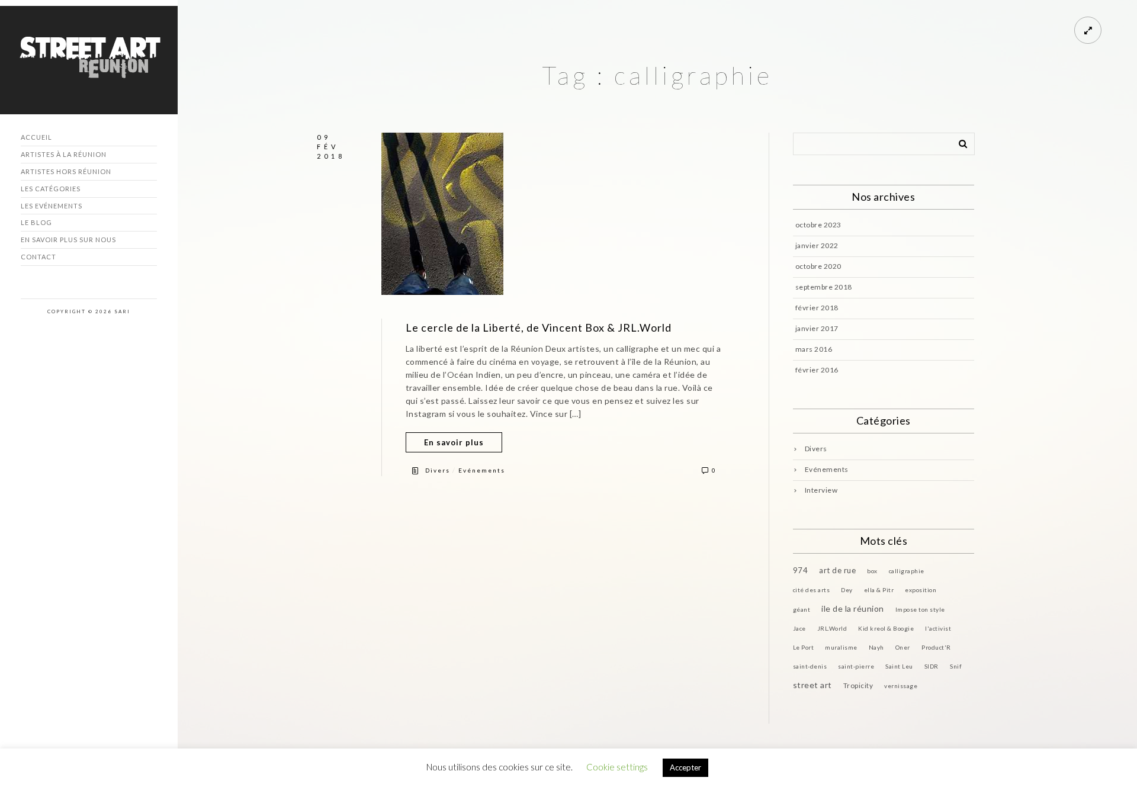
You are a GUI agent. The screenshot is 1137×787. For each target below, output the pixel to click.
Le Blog (36, 222)
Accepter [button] (685, 767)
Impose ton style (920, 609)
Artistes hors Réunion (66, 171)
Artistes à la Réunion (64, 154)
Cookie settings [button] (617, 767)
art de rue (837, 570)
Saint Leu (899, 666)
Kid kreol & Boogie (886, 628)
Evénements (481, 470)
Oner (902, 647)
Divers (437, 470)
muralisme (841, 647)
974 (800, 570)
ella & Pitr (879, 589)
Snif (956, 666)
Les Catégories (51, 188)
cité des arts (811, 589)
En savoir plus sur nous (68, 239)
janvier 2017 (817, 328)
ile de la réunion (852, 608)
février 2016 (817, 369)
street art (812, 685)
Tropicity (858, 685)
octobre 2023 (818, 224)
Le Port (803, 647)
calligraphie (906, 570)
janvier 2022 (817, 245)
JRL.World (832, 628)
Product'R (936, 647)
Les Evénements (51, 206)
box (872, 570)
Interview (821, 490)
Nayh (876, 647)
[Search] (958, 141)
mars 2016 (814, 349)
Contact (38, 257)
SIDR (931, 666)
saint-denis (810, 666)
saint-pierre (856, 666)
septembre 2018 (823, 286)
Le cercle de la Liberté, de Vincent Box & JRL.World (539, 327)
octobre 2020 (818, 266)
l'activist (938, 628)
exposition (920, 589)
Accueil (36, 137)
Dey (847, 589)
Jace (799, 628)
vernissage (900, 685)
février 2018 (817, 307)
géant (802, 609)
